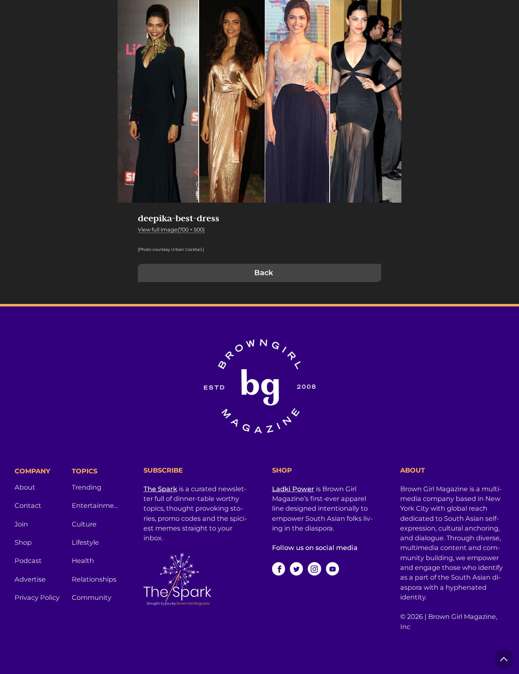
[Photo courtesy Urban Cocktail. (170, 249)
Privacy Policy (37, 597)
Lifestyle (85, 542)
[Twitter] (296, 568)
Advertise (30, 579)
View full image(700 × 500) (171, 230)
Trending (86, 487)
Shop (23, 542)
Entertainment (95, 505)
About (25, 487)
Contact (28, 505)
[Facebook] (278, 568)
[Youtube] (332, 568)
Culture (84, 524)
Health (83, 560)
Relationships (94, 579)
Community (92, 597)
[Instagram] (314, 568)
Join (21, 524)
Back (263, 272)
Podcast (28, 560)
